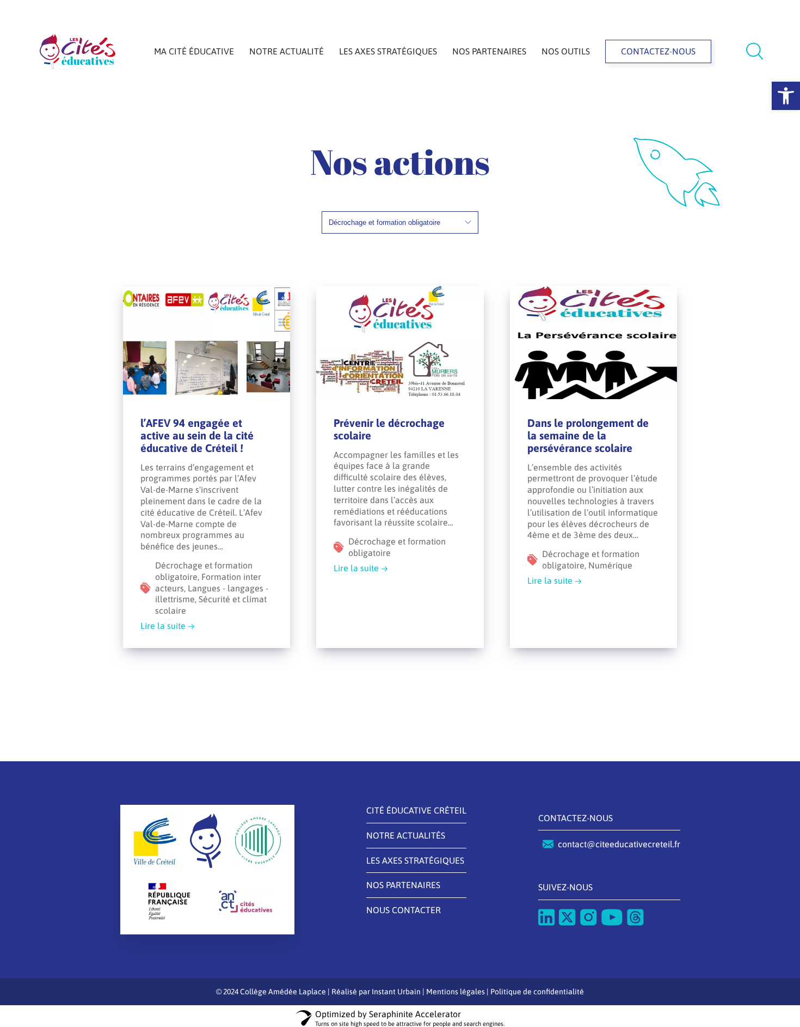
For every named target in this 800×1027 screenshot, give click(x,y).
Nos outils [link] (565, 51)
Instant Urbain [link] (396, 991)
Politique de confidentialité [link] (537, 991)
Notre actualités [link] (405, 835)
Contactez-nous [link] (658, 51)
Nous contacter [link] (403, 910)
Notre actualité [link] (286, 51)
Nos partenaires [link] (489, 51)
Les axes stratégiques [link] (388, 51)
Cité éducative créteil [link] (416, 810)
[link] (786, 96)
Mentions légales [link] (455, 991)
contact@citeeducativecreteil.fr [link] (619, 844)
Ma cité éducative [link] (194, 51)
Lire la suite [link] (163, 626)
